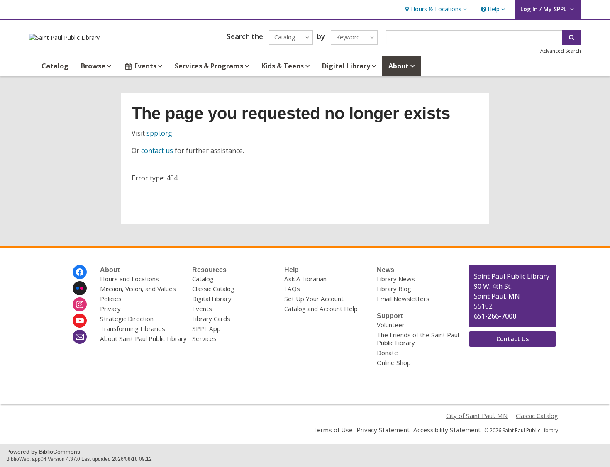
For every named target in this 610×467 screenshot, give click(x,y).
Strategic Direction (127, 318)
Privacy (110, 308)
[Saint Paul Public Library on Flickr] (80, 288)
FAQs (292, 289)
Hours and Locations (129, 279)
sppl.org (159, 133)
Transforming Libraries (132, 328)
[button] (435, 9)
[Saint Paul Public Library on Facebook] (80, 272)
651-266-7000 (495, 316)
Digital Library (212, 298)
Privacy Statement (383, 430)
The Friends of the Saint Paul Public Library (418, 339)
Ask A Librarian (305, 279)
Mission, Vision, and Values (138, 289)
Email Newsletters (403, 298)
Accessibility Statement (447, 430)
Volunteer (391, 325)
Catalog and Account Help (321, 308)
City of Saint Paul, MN (477, 415)
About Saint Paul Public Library (143, 338)
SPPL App (206, 328)
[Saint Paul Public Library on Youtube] (80, 321)
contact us (157, 150)
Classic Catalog (213, 289)
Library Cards (211, 318)
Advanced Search (560, 50)
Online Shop (394, 362)
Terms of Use (333, 430)
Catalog (54, 66)
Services (204, 338)
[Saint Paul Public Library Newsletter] (80, 337)
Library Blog (394, 289)
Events (202, 308)
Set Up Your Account (314, 298)
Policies (111, 298)
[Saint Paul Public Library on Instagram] (80, 304)
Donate (387, 352)
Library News (396, 279)
